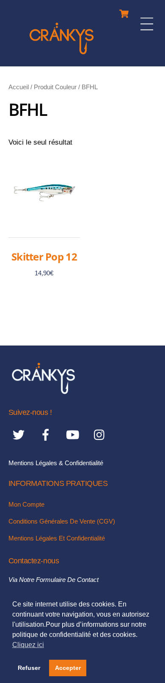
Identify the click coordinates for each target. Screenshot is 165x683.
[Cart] (124, 11)
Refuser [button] (29, 667)
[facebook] (47, 435)
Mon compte (26, 504)
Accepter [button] (68, 667)
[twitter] (20, 435)
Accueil (18, 87)
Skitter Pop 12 (44, 256)
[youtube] (74, 435)
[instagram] (101, 435)
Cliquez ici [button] (28, 644)
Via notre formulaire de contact (53, 579)
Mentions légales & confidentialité (55, 462)
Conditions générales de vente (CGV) (61, 521)
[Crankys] (61, 55)
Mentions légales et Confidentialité (56, 538)
